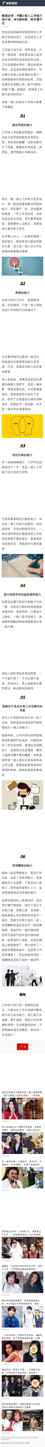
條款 (20, 1443)
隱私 (24, 1443)
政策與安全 (13, 1443)
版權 (28, 1443)
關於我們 (4, 1443)
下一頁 (22, 1047)
